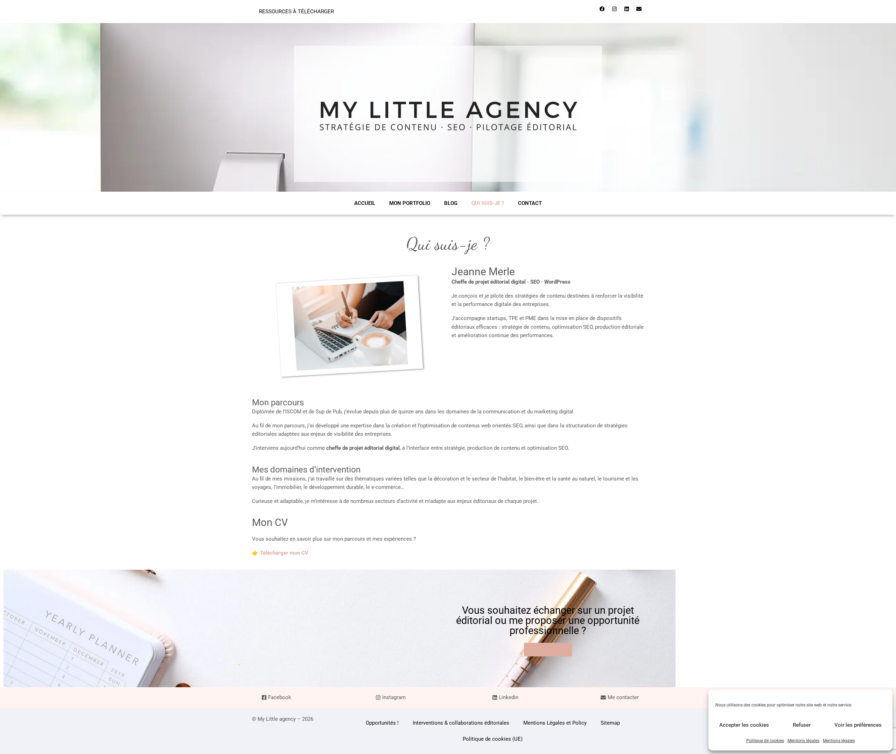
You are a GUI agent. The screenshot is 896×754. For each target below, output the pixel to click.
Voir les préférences (858, 725)
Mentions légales (803, 740)
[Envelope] (639, 8)
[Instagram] (614, 8)
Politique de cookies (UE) (493, 739)
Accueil (364, 203)
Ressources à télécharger (296, 11)
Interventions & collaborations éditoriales (461, 723)
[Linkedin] (626, 8)
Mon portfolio (409, 203)
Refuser (802, 725)
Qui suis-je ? (487, 203)
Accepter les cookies (744, 725)
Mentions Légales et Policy (555, 723)
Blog (450, 203)
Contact (530, 203)
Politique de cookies (765, 740)
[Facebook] (602, 8)
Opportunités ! (382, 723)
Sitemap (610, 723)
